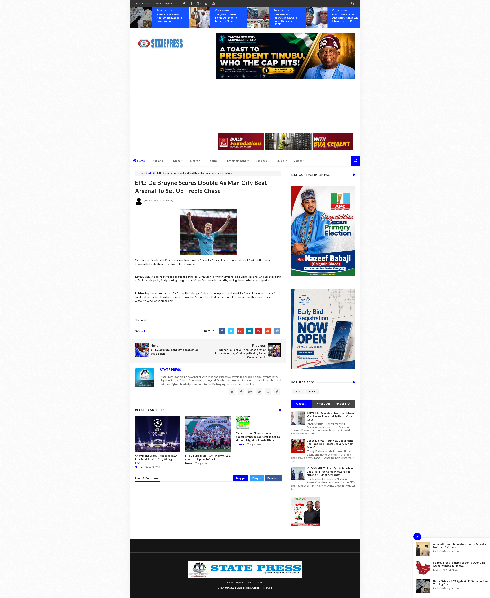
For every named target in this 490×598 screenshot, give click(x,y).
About (159, 3)
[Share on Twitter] (231, 331)
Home (139, 3)
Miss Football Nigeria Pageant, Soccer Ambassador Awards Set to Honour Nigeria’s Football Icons (258, 436)
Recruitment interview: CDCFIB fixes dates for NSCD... (259, 19)
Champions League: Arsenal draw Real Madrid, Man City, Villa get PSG (156, 459)
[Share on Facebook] (222, 331)
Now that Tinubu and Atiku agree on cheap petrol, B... (319, 18)
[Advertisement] (285, 106)
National (298, 391)
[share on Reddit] (277, 331)
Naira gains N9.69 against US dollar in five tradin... (143, 18)
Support (169, 3)
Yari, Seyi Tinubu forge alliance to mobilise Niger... (200, 18)
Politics (313, 391)
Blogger (241, 478)
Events (240, 444)
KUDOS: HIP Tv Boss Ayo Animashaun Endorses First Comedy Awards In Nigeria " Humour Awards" (330, 471)
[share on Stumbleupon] (268, 331)
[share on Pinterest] (258, 331)
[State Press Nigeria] (162, 41)
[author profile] (139, 204)
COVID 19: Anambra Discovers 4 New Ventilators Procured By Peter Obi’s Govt (330, 416)
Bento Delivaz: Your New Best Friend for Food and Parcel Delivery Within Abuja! (330, 444)
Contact (149, 3)
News (138, 467)
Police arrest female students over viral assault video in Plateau (459, 564)
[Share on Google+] (240, 331)
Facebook (273, 478)
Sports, (169, 200)
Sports (149, 173)
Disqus (256, 478)
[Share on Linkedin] (249, 331)
